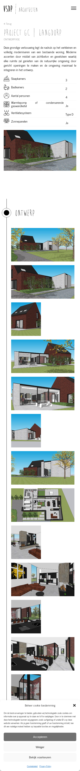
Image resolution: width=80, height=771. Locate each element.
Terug (8, 23)
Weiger (40, 747)
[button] (74, 705)
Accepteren (40, 736)
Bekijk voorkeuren (40, 757)
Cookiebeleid (32, 766)
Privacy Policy (45, 766)
